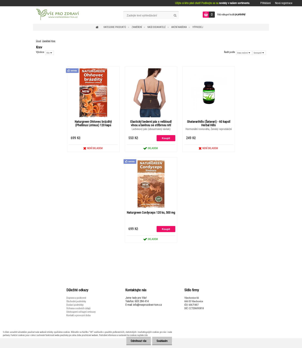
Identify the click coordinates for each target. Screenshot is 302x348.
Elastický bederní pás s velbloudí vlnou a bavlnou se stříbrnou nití (151, 123)
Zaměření (137, 27)
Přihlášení (265, 3)
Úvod (38, 41)
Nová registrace (283, 3)
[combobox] (244, 53)
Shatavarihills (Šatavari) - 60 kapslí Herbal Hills (208, 123)
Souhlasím (162, 341)
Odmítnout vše (138, 341)
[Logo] (57, 15)
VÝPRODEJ (197, 27)
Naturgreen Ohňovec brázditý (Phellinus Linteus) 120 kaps (93, 123)
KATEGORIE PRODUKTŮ (115, 27)
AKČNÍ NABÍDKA (179, 27)
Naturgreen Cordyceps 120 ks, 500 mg (151, 212)
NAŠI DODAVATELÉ (157, 27)
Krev (53, 41)
